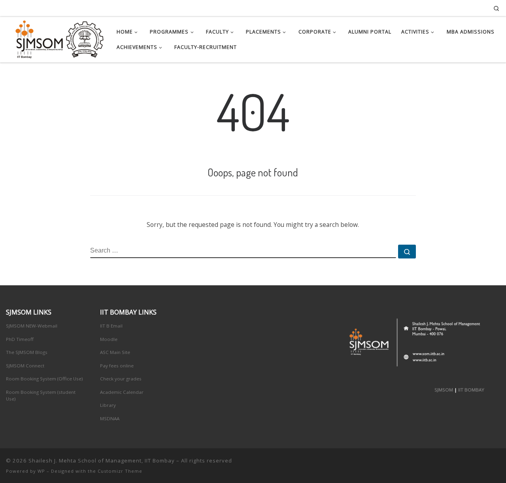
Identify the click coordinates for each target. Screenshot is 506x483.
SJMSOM (443, 390)
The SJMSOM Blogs (26, 352)
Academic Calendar (121, 392)
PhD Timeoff (20, 339)
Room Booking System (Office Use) (44, 379)
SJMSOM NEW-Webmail (31, 326)
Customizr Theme (120, 471)
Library (108, 405)
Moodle (108, 339)
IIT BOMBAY (471, 390)
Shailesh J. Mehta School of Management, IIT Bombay (101, 460)
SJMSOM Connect (25, 366)
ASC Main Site (115, 352)
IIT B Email (111, 326)
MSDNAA (109, 418)
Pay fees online (117, 366)
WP (41, 471)
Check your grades (121, 379)
